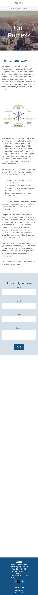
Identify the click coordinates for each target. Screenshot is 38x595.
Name (19, 287)
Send (19, 347)
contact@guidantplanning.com (19, 578)
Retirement (19, 590)
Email (19, 301)
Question (19, 328)
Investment (19, 593)
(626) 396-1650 (21, 564)
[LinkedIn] (22, 581)
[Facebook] (15, 581)
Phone (19, 314)
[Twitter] (18, 581)
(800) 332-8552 (22, 567)
